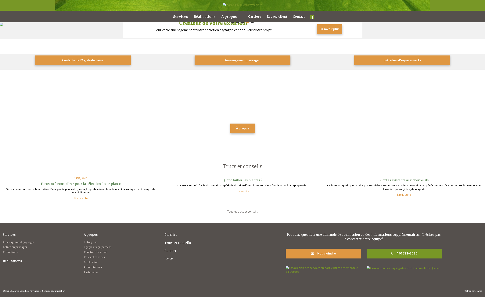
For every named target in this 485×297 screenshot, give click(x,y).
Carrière (254, 16)
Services (180, 16)
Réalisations (205, 16)
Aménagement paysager (18, 242)
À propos (229, 16)
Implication (91, 262)
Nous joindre (326, 253)
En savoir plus (330, 29)
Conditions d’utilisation (53, 291)
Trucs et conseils (94, 257)
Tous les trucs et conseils (242, 211)
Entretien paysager (15, 247)
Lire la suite (81, 198)
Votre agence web (473, 291)
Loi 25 (168, 259)
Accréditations (93, 267)
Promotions (10, 252)
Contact (299, 16)
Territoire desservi (95, 252)
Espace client (277, 16)
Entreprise (90, 242)
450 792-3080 (407, 253)
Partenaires (91, 272)
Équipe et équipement (97, 247)
